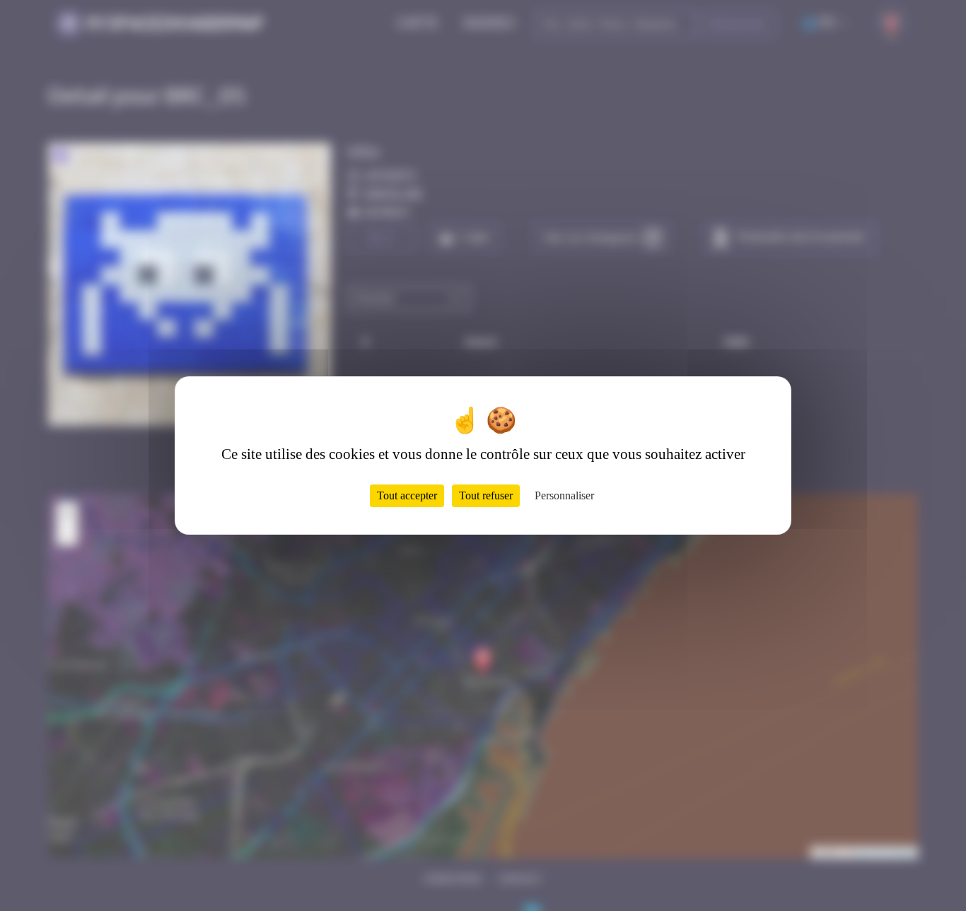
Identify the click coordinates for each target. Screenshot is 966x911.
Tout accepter (407, 495)
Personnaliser (564, 495)
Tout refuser (486, 495)
